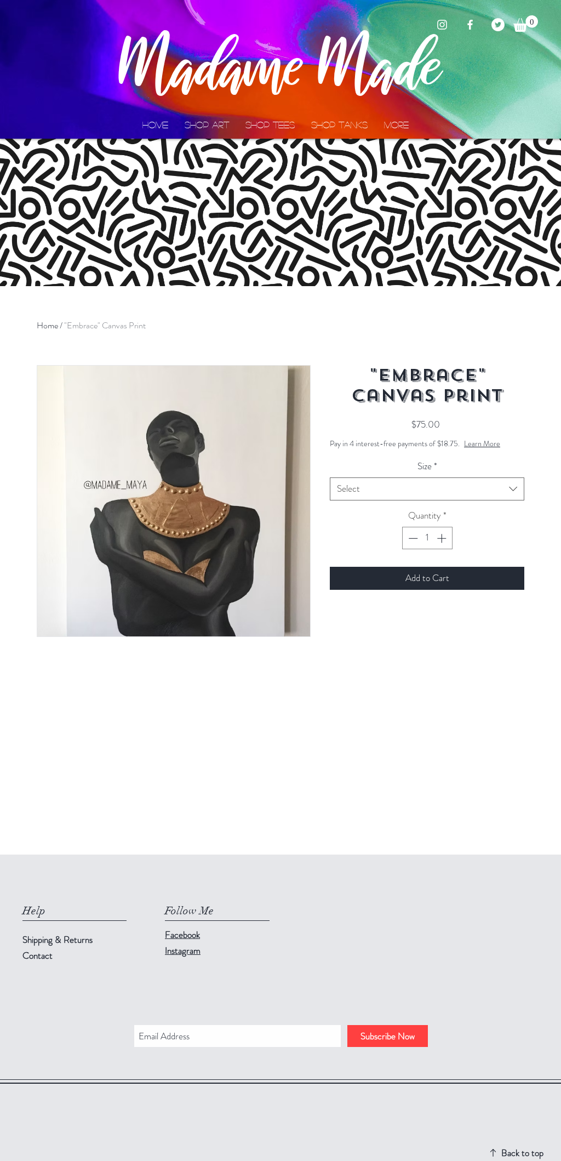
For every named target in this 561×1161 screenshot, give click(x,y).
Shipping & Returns (58, 939)
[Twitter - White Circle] (498, 24)
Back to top (522, 1152)
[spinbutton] (427, 538)
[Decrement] (412, 538)
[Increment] (442, 538)
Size (427, 466)
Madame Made (281, 69)
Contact (37, 955)
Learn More (482, 443)
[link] (525, 23)
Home (47, 325)
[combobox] (427, 488)
